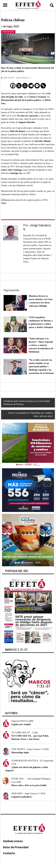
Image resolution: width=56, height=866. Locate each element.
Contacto (9, 853)
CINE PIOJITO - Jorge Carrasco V (16, 78)
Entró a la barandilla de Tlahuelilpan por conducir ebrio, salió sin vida (30, 414)
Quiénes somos (13, 841)
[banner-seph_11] (28, 540)
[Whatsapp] (25, 85)
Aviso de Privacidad (15, 847)
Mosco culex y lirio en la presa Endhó (29, 785)
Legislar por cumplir (21, 724)
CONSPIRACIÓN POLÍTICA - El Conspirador (32, 760)
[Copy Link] (43, 85)
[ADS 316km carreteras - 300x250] (28, 444)
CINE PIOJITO (8, 32)
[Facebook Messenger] (37, 85)
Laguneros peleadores (21, 797)
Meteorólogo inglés (20, 752)
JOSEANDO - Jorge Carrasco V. (25, 793)
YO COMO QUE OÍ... (21, 732)
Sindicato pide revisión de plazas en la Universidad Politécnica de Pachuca (26, 402)
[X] (19, 85)
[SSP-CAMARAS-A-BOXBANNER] (28, 490)
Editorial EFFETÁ (19, 721)
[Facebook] (13, 85)
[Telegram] (31, 85)
